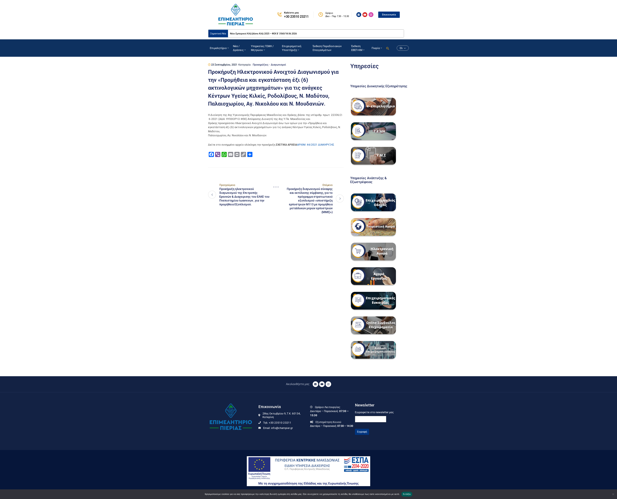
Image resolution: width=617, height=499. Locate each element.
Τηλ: (277, 422)
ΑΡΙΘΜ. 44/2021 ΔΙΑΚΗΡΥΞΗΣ (315, 144)
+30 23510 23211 (296, 16)
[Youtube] (364, 14)
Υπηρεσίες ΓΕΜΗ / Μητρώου (262, 48)
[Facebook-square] (358, 14)
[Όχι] (613, 494)
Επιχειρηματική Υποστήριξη (291, 48)
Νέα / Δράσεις (238, 48)
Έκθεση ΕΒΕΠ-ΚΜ (356, 48)
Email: (278, 428)
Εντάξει (407, 494)
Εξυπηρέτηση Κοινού (328, 422)
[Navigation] (276, 187)
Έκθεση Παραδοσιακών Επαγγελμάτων (327, 48)
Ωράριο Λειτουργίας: (328, 407)
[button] (387, 48)
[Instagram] (371, 14)
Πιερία (376, 48)
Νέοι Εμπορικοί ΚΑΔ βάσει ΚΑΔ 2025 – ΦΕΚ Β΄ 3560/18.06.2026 (263, 33)
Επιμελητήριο (218, 48)
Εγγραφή (362, 431)
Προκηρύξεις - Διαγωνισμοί (269, 64)
